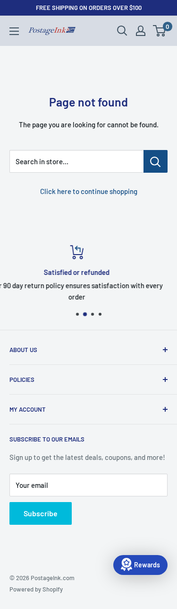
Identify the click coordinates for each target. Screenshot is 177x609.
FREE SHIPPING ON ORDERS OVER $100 (89, 7)
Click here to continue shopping (88, 191)
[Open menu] (14, 31)
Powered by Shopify (36, 589)
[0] (160, 30)
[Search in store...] (155, 161)
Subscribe (41, 513)
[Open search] (122, 31)
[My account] (140, 31)
